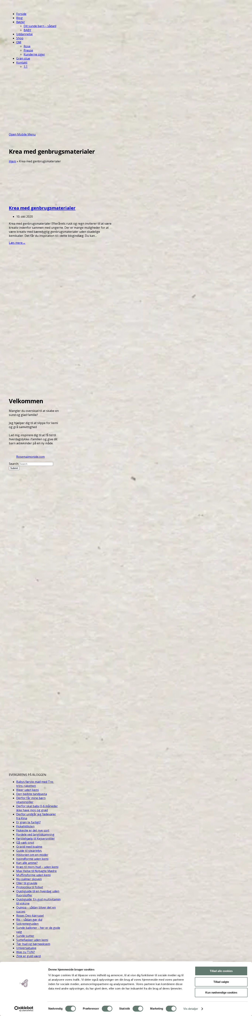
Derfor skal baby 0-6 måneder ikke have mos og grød (37, 808)
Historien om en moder (32, 855)
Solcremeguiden (27, 924)
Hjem (12, 161)
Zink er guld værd (28, 956)
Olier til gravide (26, 883)
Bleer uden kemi (27, 790)
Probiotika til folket (29, 887)
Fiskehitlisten (25, 826)
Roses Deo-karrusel (30, 916)
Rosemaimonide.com (30, 457)
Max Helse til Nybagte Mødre (36, 871)
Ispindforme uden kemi (32, 859)
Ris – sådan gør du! (29, 920)
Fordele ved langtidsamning (35, 834)
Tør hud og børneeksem (33, 944)
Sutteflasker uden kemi (32, 940)
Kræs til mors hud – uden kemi (37, 867)
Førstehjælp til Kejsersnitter (35, 838)
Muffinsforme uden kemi (33, 875)
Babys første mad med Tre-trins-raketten (35, 784)
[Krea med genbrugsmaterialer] (36, 199)
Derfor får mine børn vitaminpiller (31, 800)
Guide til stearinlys (29, 851)
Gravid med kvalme (29, 847)
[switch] (107, 1009)
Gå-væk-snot (25, 843)
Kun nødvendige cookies (221, 992)
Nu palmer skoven (29, 879)
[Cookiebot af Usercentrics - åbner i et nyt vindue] (24, 1009)
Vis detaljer (190, 1008)
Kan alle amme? (27, 863)
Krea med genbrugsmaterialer (42, 208)
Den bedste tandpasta (31, 794)
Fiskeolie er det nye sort (32, 830)
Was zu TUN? (25, 952)
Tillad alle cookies (221, 971)
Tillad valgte (221, 981)
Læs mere (17, 243)
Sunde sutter (25, 936)
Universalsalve (26, 948)
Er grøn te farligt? (28, 822)
